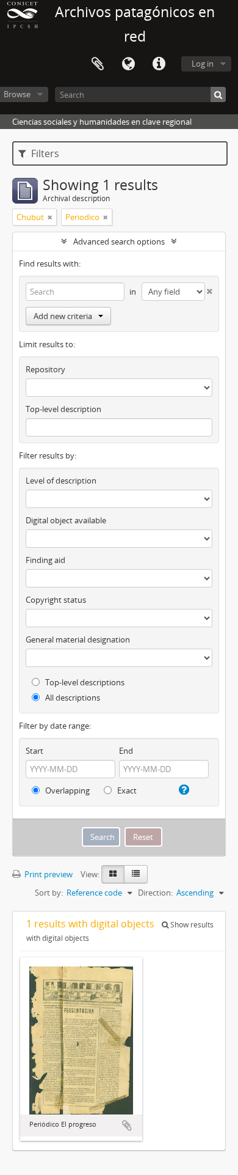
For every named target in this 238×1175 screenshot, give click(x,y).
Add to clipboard (127, 1125)
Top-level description (63, 408)
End (126, 750)
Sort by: (49, 892)
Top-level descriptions (83, 682)
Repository (45, 369)
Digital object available (66, 520)
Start (34, 750)
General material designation (78, 639)
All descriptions (71, 697)
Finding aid (45, 559)
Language (128, 64)
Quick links (158, 64)
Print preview (48, 874)
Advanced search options (119, 241)
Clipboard (97, 64)
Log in (203, 63)
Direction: (155, 892)
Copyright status (56, 599)
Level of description (61, 480)
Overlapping (66, 790)
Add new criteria (63, 316)
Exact (126, 790)
